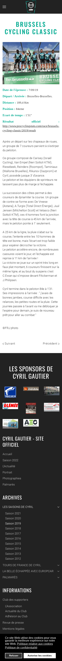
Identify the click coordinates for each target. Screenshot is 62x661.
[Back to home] (31, 7)
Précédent (50, 343)
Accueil (7, 454)
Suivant (9, 343)
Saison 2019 (13, 523)
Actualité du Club (16, 611)
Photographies (12, 478)
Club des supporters (15, 599)
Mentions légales (13, 628)
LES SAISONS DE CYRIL (18, 507)
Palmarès (9, 484)
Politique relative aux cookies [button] (35, 643)
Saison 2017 (13, 533)
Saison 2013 (13, 553)
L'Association (13, 606)
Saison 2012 (13, 558)
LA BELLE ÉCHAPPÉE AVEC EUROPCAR (28, 571)
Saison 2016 (13, 538)
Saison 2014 (13, 548)
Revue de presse (13, 622)
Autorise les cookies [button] (40, 655)
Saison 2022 (10, 460)
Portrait (7, 472)
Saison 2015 (13, 543)
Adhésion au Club (16, 616)
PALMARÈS (10, 577)
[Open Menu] (4, 7)
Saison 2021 (13, 513)
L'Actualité (9, 466)
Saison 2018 (13, 528)
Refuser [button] (13, 655)
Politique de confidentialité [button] (21, 647)
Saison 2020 (13, 518)
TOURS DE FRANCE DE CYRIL (22, 565)
